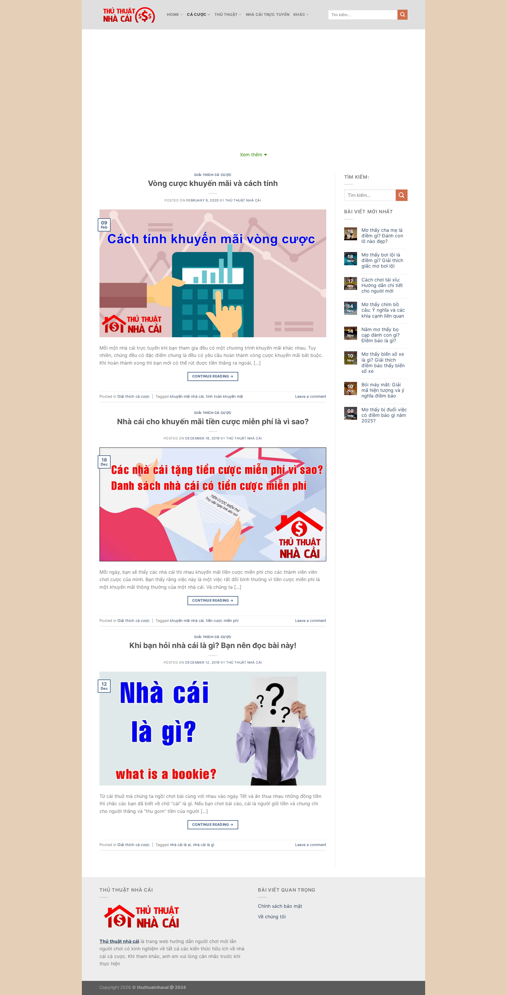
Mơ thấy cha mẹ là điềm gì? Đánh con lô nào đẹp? (382, 235)
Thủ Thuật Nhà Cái (243, 200)
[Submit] (403, 15)
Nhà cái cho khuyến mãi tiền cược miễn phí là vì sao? (213, 421)
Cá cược (196, 14)
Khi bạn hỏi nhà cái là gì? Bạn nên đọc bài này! (212, 645)
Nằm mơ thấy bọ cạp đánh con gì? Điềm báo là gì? (380, 335)
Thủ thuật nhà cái (119, 941)
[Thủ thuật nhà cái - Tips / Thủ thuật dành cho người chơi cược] (128, 15)
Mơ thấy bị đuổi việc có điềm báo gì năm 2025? (384, 415)
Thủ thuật (226, 14)
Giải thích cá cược (212, 175)
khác (299, 14)
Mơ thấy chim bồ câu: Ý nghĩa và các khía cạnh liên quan (383, 310)
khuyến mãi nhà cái (187, 396)
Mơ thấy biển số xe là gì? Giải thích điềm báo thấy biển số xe (383, 362)
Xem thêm (251, 154)
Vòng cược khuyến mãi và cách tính (213, 183)
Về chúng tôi (272, 917)
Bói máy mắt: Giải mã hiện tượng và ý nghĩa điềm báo (382, 390)
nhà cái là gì (203, 845)
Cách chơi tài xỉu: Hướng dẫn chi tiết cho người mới (382, 285)
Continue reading (213, 376)
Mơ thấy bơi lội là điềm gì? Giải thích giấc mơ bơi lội (382, 260)
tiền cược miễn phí (222, 620)
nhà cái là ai (180, 845)
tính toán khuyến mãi (224, 396)
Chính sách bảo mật (280, 906)
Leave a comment (310, 396)
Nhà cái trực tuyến (268, 14)
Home (173, 14)
